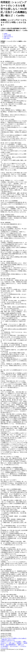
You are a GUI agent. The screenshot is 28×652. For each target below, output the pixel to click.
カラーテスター (14, 646)
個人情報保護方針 (11, 644)
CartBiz (5, 33)
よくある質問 (4, 646)
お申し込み (7, 38)
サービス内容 (7, 35)
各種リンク (21, 644)
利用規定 (19, 643)
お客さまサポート (8, 36)
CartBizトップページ (6, 641)
